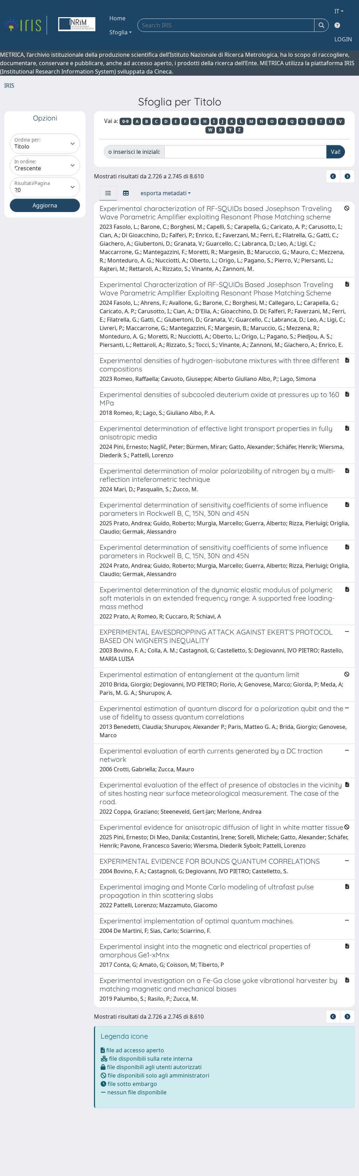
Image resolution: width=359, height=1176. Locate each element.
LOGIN (343, 39)
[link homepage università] (77, 25)
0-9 (125, 121)
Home (117, 18)
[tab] (108, 193)
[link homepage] (25, 25)
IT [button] (336, 11)
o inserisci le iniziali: (134, 152)
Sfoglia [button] (118, 32)
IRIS (9, 85)
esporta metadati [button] (164, 193)
